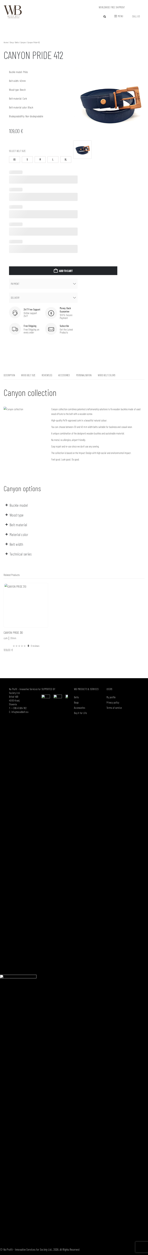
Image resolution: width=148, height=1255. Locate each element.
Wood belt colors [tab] (106, 375)
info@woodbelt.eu (19, 711)
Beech (23, 89)
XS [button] (14, 159)
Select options (42, 589)
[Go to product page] (26, 605)
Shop (12, 42)
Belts (17, 42)
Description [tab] (9, 375)
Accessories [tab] (64, 375)
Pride (25, 72)
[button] (105, 16)
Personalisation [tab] (84, 375)
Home (6, 42)
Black (30, 107)
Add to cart (66, 271)
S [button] (27, 159)
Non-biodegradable (34, 116)
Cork (25, 98)
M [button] (40, 159)
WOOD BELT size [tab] (28, 375)
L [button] (52, 159)
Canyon (23, 42)
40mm (23, 80)
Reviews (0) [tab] (47, 375)
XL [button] (66, 159)
